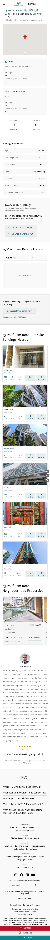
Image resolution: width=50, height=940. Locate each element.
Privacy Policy (15, 905)
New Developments (25, 830)
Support (25, 864)
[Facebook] (21, 875)
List (38, 827)
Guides (41, 856)
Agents (25, 835)
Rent (18, 827)
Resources (25, 854)
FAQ (19, 867)
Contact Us (28, 867)
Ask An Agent (30, 856)
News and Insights (14, 856)
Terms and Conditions (31, 905)
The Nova (9, 625)
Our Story (9, 846)
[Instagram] (16, 875)
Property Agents (38, 846)
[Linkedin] (27, 875)
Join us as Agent (32, 838)
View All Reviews (25, 763)
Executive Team (22, 846)
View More (13, 129)
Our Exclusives (28, 827)
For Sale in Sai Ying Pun (22, 234)
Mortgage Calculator (25, 859)
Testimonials (18, 849)
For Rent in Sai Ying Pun (22, 227)
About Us (25, 843)
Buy (12, 827)
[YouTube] (33, 875)
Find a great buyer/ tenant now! (19, 311)
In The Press (31, 849)
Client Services (25, 824)
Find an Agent (17, 838)
